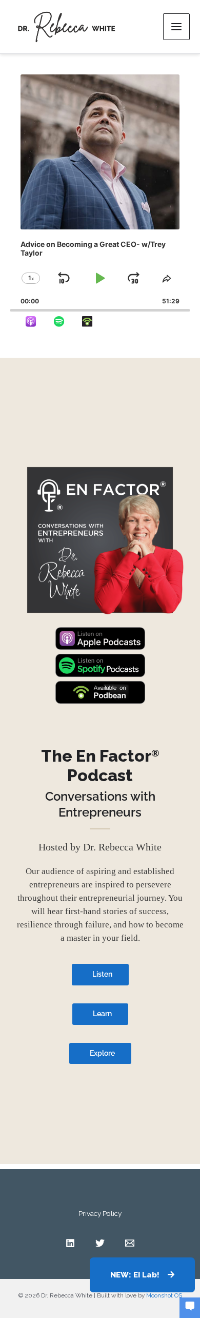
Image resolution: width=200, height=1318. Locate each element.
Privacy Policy (100, 1213)
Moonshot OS (164, 1295)
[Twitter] (100, 1243)
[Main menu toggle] (176, 26)
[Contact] (129, 1243)
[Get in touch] (189, 1306)
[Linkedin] (70, 1243)
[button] (142, 1274)
